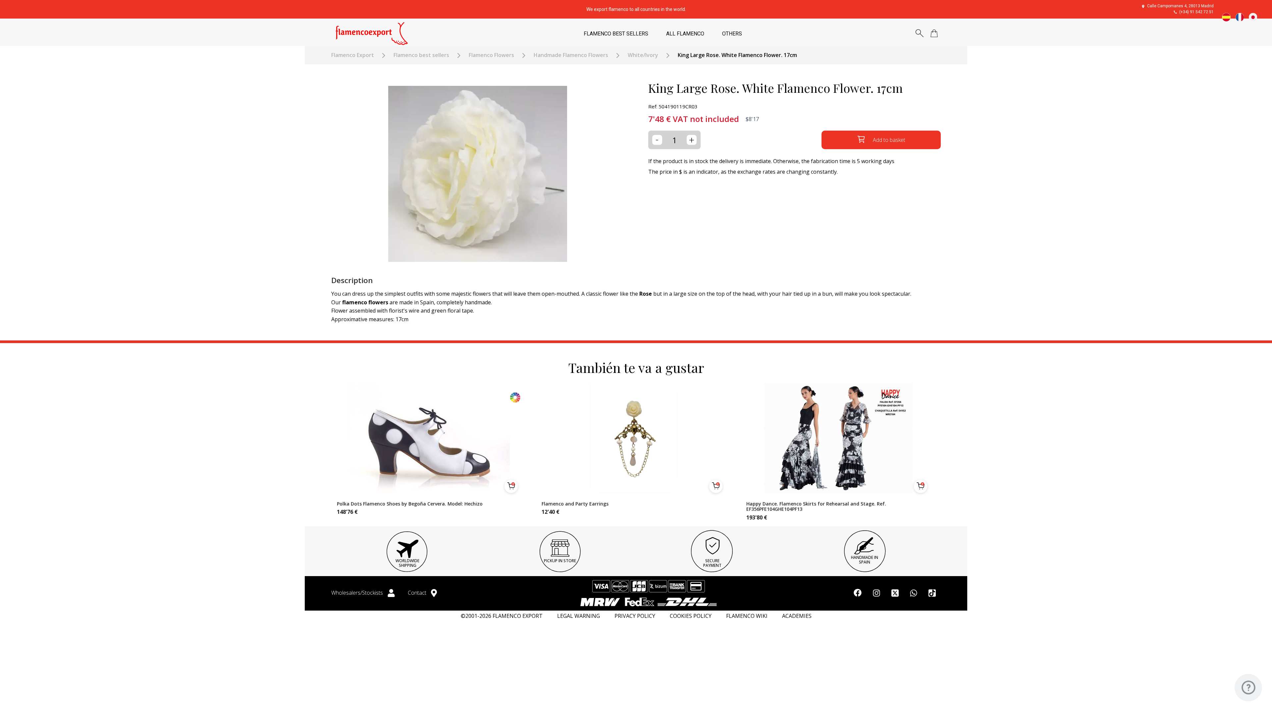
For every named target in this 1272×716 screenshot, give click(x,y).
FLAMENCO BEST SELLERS (616, 33)
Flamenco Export (352, 55)
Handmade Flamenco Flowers (571, 55)
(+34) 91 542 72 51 (1196, 12)
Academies (797, 616)
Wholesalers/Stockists (357, 592)
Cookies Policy (691, 616)
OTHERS (732, 33)
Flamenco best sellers (421, 55)
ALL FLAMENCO (685, 33)
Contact (418, 592)
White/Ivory (643, 55)
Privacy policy (634, 616)
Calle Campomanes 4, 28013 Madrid (1180, 6)
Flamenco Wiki (747, 616)
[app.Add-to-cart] (511, 486)
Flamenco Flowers (491, 55)
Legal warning (578, 616)
